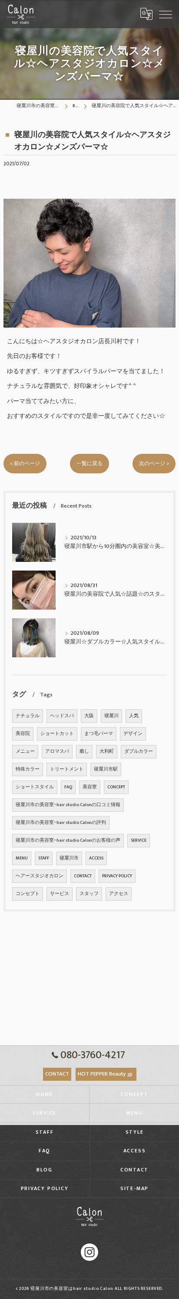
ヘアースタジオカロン (39, 876)
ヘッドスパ (62, 716)
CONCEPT (116, 787)
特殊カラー (28, 769)
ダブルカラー (138, 751)
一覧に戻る (89, 463)
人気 (134, 716)
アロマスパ (57, 751)
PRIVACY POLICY (117, 876)
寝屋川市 (69, 858)
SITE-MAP (134, 1188)
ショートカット (57, 734)
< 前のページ (25, 463)
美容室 (90, 787)
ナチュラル (28, 716)
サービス (59, 894)
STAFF (43, 858)
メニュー (25, 751)
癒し (84, 751)
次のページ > (154, 463)
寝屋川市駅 (106, 769)
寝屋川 (111, 716)
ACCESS (96, 858)
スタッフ (89, 894)
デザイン (133, 734)
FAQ (68, 787)
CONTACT (83, 876)
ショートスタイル (35, 787)
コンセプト (28, 894)
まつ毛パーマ (98, 734)
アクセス (118, 894)
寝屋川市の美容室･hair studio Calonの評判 (61, 823)
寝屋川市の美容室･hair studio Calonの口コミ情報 (68, 805)
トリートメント (66, 769)
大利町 (106, 751)
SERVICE (138, 840)
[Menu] (165, 13)
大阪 (89, 716)
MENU (22, 858)
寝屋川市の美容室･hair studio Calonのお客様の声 (68, 840)
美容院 (23, 734)
